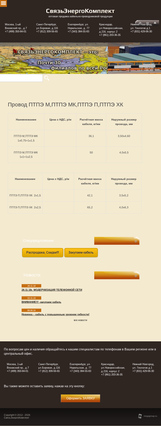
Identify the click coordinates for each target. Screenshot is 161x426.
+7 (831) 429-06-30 (141, 31)
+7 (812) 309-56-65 (47, 31)
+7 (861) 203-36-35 (110, 35)
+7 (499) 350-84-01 (15, 31)
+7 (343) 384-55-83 (78, 31)
